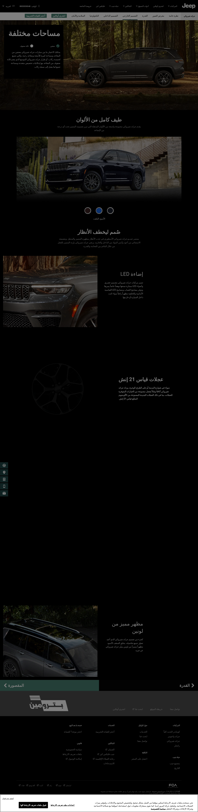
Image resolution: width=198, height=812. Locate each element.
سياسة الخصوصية (158, 809)
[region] (99, 803)
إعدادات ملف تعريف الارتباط (62, 805)
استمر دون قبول (8, 798)
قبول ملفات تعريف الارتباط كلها (33, 805)
